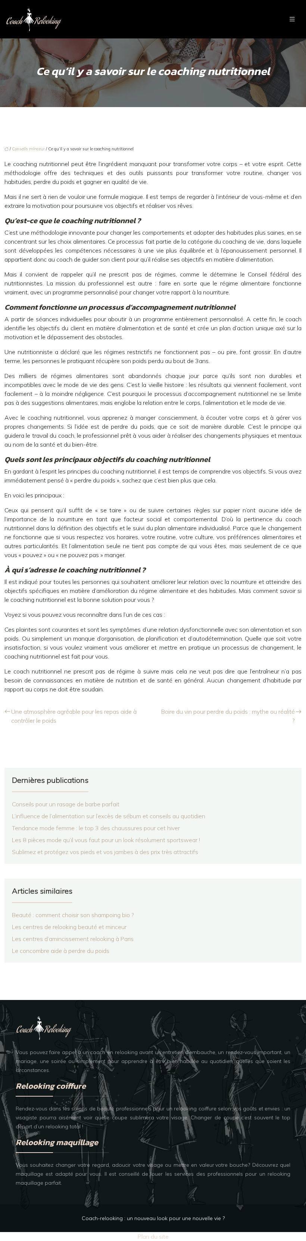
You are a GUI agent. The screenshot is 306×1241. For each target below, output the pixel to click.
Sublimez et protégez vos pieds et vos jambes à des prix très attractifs (105, 852)
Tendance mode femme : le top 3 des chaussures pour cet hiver (96, 828)
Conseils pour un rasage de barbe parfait (65, 804)
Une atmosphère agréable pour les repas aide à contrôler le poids (74, 716)
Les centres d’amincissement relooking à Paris (73, 939)
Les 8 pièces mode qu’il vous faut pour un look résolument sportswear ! (106, 840)
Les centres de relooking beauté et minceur (69, 927)
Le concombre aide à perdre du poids (60, 950)
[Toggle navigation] (292, 19)
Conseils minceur (28, 148)
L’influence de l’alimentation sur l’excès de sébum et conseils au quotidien (108, 816)
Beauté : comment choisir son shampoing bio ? (73, 915)
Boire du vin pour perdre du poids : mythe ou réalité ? (228, 716)
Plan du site (153, 1236)
